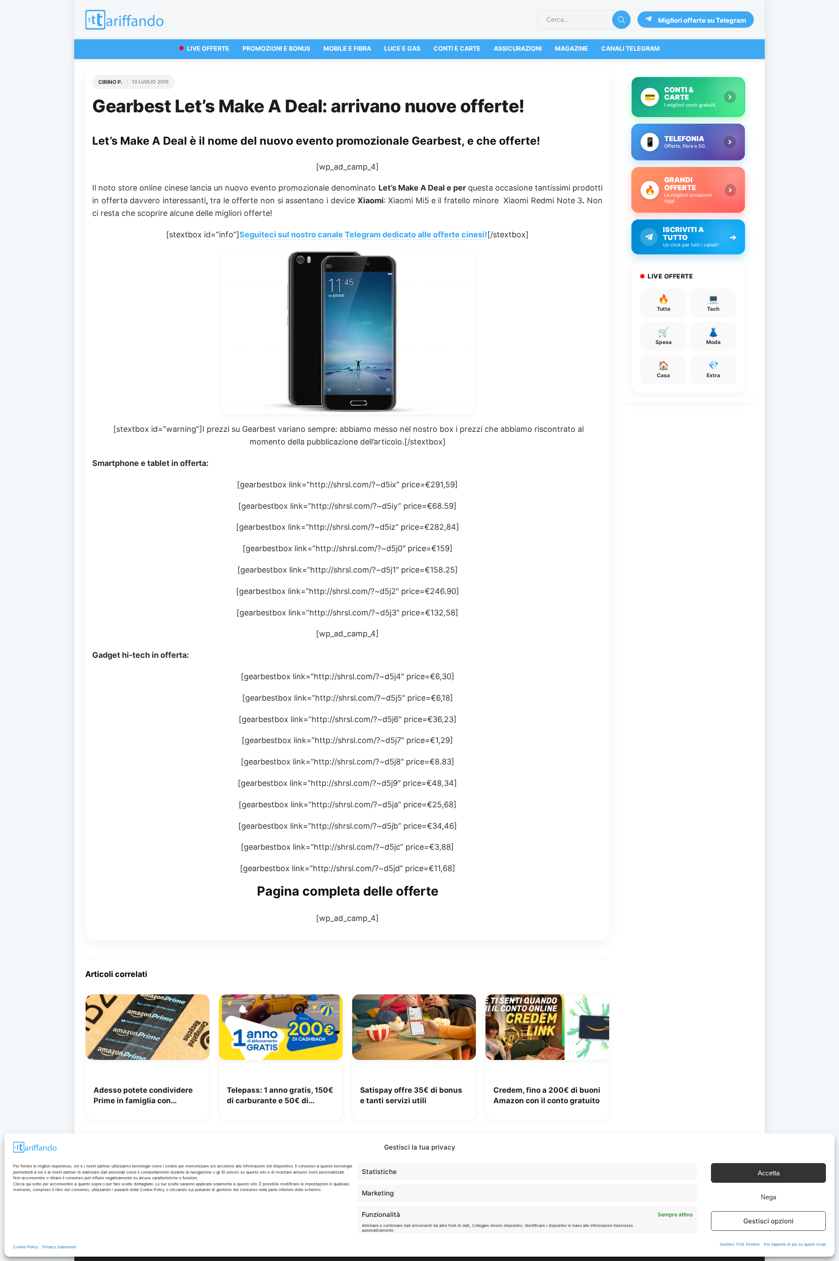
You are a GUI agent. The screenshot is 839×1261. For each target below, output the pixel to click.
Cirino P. (110, 82)
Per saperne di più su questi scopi (795, 1244)
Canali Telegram (630, 48)
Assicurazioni (518, 48)
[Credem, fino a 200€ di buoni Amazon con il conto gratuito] (547, 1000)
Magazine (571, 48)
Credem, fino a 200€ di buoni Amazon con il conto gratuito (546, 1095)
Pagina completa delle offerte (347, 891)
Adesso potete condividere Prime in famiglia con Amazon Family (143, 1096)
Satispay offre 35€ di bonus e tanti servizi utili (411, 1095)
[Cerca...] (621, 19)
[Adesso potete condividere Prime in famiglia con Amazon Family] (147, 1000)
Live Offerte (208, 48)
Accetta (769, 1173)
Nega (768, 1197)
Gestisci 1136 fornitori (739, 1244)
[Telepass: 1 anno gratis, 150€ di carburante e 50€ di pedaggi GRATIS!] (281, 1000)
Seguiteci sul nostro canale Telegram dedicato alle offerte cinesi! (363, 234)
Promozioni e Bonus (276, 48)
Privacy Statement (59, 1246)
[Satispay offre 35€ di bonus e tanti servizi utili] (414, 1000)
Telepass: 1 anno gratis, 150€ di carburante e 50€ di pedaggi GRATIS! (280, 1096)
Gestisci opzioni (768, 1221)
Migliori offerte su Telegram (702, 20)
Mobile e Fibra (347, 48)
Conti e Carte (457, 48)
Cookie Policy (25, 1246)
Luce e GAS (402, 48)
